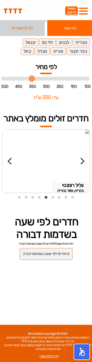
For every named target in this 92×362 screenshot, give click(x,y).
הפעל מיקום (71, 10)
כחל (27, 51)
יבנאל (30, 42)
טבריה (81, 42)
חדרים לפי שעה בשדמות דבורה (36, 243)
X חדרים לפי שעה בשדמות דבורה (46, 253)
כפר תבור (78, 51)
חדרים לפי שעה (64, 243)
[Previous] (10, 161)
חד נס (47, 42)
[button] (81, 351)
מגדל (42, 51)
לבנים (64, 42)
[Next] (81, 161)
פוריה (58, 51)
